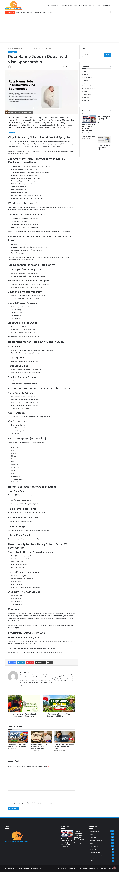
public (85, 91)
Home (11, 48)
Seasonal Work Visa (53, 5)
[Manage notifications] (114, 867)
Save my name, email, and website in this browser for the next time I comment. (33, 803)
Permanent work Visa (80, 5)
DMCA (98, 868)
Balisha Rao (14, 67)
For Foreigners (87, 77)
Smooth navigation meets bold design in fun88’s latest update (34, 12)
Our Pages (106, 5)
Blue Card (86, 74)
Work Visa (92, 5)
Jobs (84, 83)
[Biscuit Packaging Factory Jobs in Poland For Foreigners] (104, 139)
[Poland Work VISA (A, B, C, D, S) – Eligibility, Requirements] (89, 119)
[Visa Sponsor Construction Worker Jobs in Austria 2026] (18, 737)
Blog (99, 5)
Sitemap (70, 868)
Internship (86, 80)
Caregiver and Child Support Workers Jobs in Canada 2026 (64, 746)
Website (45, 796)
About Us (103, 868)
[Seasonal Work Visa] (13, 5)
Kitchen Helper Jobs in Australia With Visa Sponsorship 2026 (39, 746)
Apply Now (11, 132)
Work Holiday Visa (67, 5)
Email (10, 796)
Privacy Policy (77, 868)
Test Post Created (88, 137)
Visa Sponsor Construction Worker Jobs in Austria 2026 (17, 745)
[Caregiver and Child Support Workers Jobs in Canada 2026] (64, 737)
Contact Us (110, 868)
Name (10, 789)
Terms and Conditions (88, 868)
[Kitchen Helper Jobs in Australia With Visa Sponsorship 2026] (41, 737)
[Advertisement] (59, 28)
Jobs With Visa (18, 48)
